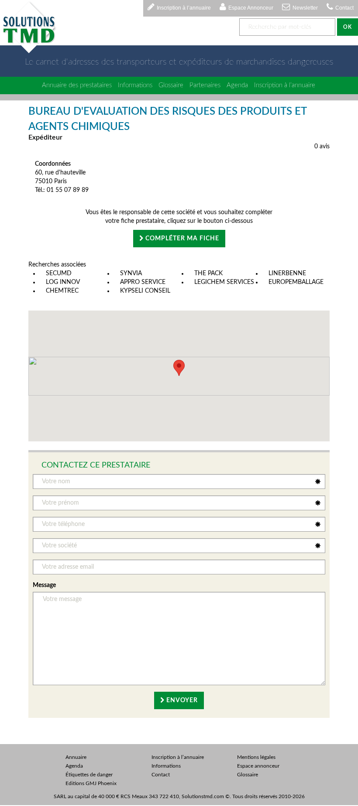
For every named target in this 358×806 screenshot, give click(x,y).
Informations (135, 85)
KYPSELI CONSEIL (145, 291)
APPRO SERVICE (142, 282)
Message (44, 585)
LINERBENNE (287, 273)
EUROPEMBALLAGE (296, 282)
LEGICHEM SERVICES (224, 282)
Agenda (237, 85)
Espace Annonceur (250, 8)
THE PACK (208, 273)
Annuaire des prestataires (77, 85)
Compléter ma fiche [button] (181, 239)
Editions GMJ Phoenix (91, 783)
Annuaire (75, 757)
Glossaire (170, 85)
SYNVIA (131, 273)
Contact (344, 8)
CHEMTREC (62, 291)
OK (347, 27)
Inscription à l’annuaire (184, 8)
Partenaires (204, 85)
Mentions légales (256, 757)
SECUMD (59, 273)
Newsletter (305, 8)
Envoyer (181, 700)
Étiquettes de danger (89, 774)
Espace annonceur (258, 765)
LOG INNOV (63, 282)
